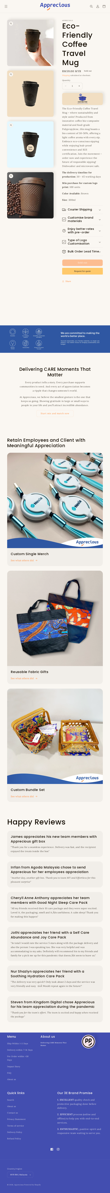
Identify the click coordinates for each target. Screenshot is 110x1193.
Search (10, 1100)
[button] (6, 6)
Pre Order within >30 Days (18, 1058)
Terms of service (15, 1125)
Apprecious (19, 1185)
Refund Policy (14, 1138)
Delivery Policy (14, 1132)
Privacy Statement (16, 1119)
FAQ (9, 1073)
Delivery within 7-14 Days (20, 1050)
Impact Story (13, 1066)
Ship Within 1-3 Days (17, 1043)
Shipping (66, 75)
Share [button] (68, 281)
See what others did (22, 560)
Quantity (66, 80)
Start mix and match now (55, 413)
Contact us (12, 1112)
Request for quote (82, 271)
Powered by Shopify (32, 1185)
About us (11, 1079)
